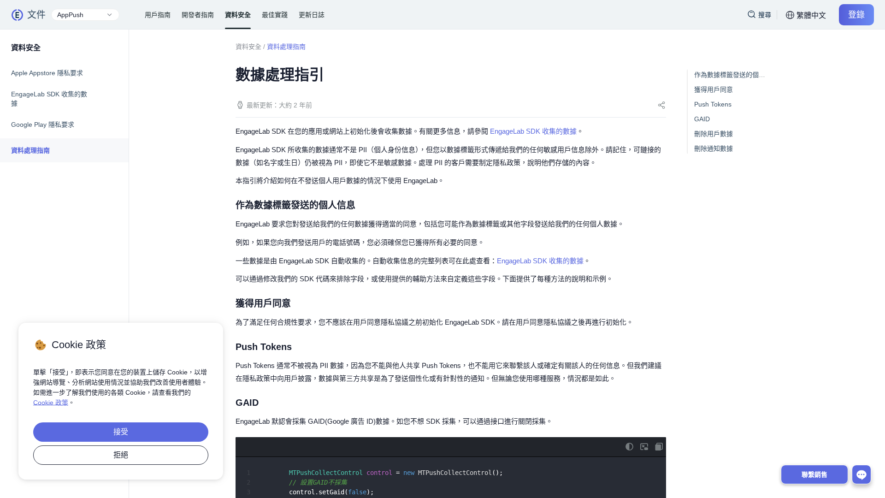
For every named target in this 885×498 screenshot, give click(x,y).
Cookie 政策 (50, 402)
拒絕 (120, 455)
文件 (36, 14)
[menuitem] (64, 73)
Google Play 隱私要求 (42, 124)
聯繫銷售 (814, 474)
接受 (120, 432)
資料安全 (248, 46)
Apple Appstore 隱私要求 (47, 73)
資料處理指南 (30, 150)
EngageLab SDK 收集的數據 (49, 98)
